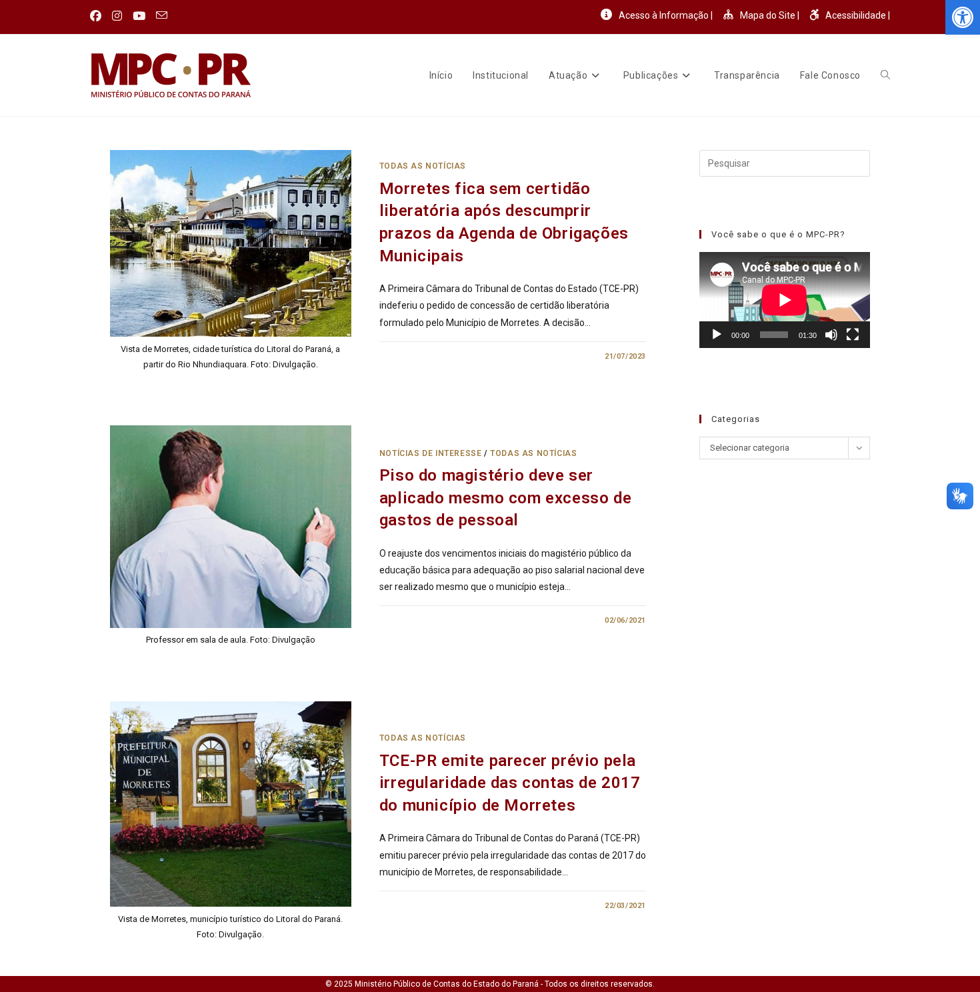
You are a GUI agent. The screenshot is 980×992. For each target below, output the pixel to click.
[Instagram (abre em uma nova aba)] (117, 16)
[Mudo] (831, 334)
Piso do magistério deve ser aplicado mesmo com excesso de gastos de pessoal (505, 497)
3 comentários (422, 620)
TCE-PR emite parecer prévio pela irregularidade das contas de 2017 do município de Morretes (510, 783)
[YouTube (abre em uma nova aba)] (139, 16)
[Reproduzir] (716, 334)
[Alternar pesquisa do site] (885, 75)
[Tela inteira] (852, 334)
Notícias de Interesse (430, 453)
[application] (784, 300)
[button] (962, 17)
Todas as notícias (422, 166)
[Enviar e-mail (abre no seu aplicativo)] (162, 16)
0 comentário (419, 356)
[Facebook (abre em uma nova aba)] (98, 16)
